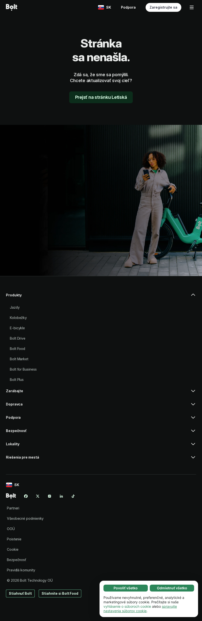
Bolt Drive (17, 338)
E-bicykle (17, 328)
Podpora (128, 7)
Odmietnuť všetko (172, 588)
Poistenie (14, 539)
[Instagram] (49, 496)
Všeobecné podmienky (25, 518)
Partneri (13, 508)
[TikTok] (73, 496)
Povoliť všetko (126, 588)
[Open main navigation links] (191, 7)
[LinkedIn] (61, 496)
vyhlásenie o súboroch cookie (127, 606)
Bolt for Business (23, 369)
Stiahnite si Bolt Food (60, 593)
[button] (101, 297)
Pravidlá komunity (21, 570)
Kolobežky (18, 318)
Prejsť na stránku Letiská (101, 97)
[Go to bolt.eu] (11, 7)
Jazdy (15, 307)
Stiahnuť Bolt (20, 593)
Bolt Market (19, 359)
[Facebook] (26, 496)
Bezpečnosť (16, 560)
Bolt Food (17, 349)
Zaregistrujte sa (163, 7)
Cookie (12, 549)
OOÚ (11, 529)
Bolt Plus (17, 379)
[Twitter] (38, 496)
